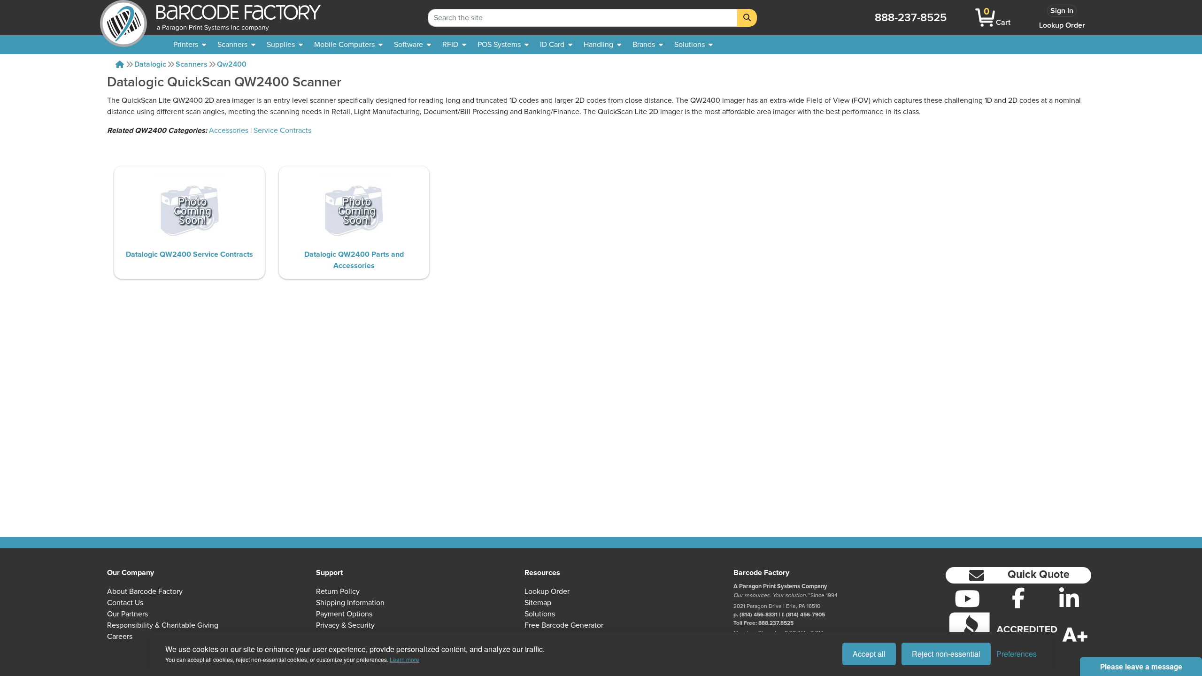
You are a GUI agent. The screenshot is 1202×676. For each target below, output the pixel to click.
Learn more (404, 659)
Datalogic (150, 64)
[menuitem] (190, 44)
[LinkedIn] (1069, 598)
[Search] (747, 18)
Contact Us (125, 603)
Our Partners (127, 614)
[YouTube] (967, 598)
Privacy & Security (345, 625)
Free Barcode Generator (563, 625)
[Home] (120, 64)
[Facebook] (1019, 597)
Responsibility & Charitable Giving (162, 625)
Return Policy (338, 591)
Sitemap (537, 603)
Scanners (192, 64)
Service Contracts (282, 130)
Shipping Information (350, 603)
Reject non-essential (946, 653)
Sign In (1061, 11)
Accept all (869, 653)
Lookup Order (1062, 25)
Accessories (228, 130)
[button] (1018, 575)
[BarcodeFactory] (123, 17)
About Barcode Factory (145, 591)
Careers (119, 636)
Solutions (539, 614)
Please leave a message (1141, 666)
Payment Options (344, 614)
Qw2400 (232, 64)
